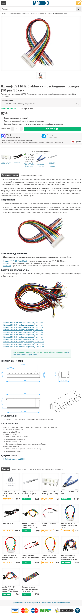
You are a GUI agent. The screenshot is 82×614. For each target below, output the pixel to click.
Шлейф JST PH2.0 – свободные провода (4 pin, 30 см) (23, 327)
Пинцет (6, 263)
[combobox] (56, 104)
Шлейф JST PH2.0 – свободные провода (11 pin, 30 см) (23, 344)
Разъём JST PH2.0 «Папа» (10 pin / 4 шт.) (6, 163)
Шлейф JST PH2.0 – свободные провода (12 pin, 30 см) (23, 347)
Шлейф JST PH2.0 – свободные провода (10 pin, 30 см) (23, 342)
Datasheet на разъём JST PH (13, 459)
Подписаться (8, 499)
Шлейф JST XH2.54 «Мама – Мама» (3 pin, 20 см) (50, 557)
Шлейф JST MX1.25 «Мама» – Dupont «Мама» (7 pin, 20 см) (30, 525)
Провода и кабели (14, 13)
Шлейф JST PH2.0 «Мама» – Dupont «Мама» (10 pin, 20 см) (69, 557)
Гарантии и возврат (19, 603)
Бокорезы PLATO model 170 (41, 165)
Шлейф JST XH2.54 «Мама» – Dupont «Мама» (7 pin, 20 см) (10, 589)
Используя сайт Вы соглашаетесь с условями (44, 603)
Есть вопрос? (66, 610)
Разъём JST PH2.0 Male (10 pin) (15, 261)
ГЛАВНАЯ (3, 13)
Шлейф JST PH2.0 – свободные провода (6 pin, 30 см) (23, 332)
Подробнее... (5, 96)
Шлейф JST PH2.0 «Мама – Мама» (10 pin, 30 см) (29, 165)
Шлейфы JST (26, 13)
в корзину (50, 129)
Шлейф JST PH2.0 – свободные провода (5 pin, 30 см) (23, 330)
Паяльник (7, 266)
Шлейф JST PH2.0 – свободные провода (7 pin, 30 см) (23, 335)
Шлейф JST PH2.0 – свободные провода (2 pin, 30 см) (23, 323)
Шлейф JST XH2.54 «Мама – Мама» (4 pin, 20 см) (10, 557)
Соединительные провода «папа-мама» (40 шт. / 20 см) (30, 589)
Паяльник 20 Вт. (17, 162)
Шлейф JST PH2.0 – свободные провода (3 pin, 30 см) (23, 325)
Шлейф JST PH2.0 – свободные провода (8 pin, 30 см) (23, 337)
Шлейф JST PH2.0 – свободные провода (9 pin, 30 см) (23, 339)
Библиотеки (65, 603)
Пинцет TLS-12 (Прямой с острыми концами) (52, 164)
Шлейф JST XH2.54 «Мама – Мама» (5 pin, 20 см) (69, 526)
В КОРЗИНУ (26, 499)
